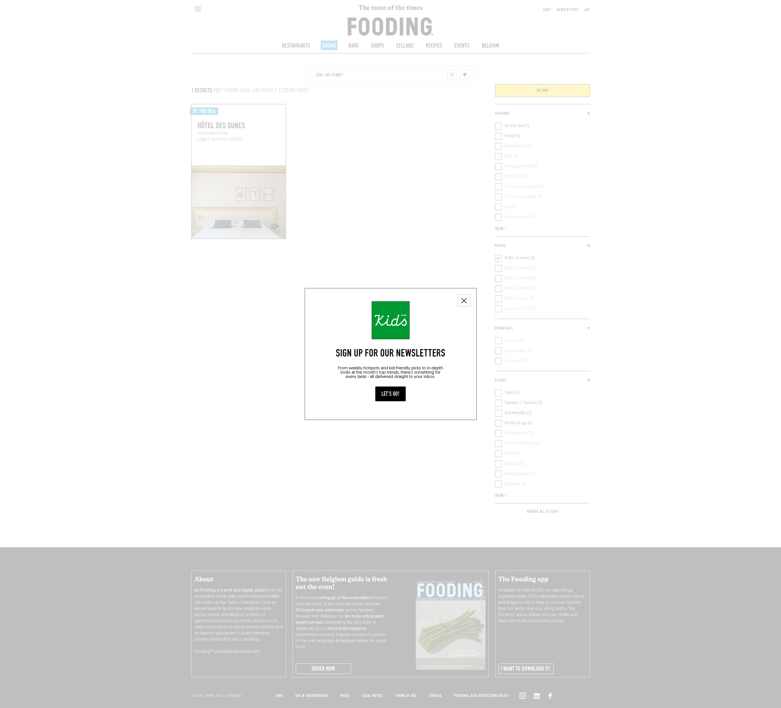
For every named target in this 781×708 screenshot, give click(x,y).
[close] (464, 300)
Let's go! (390, 394)
